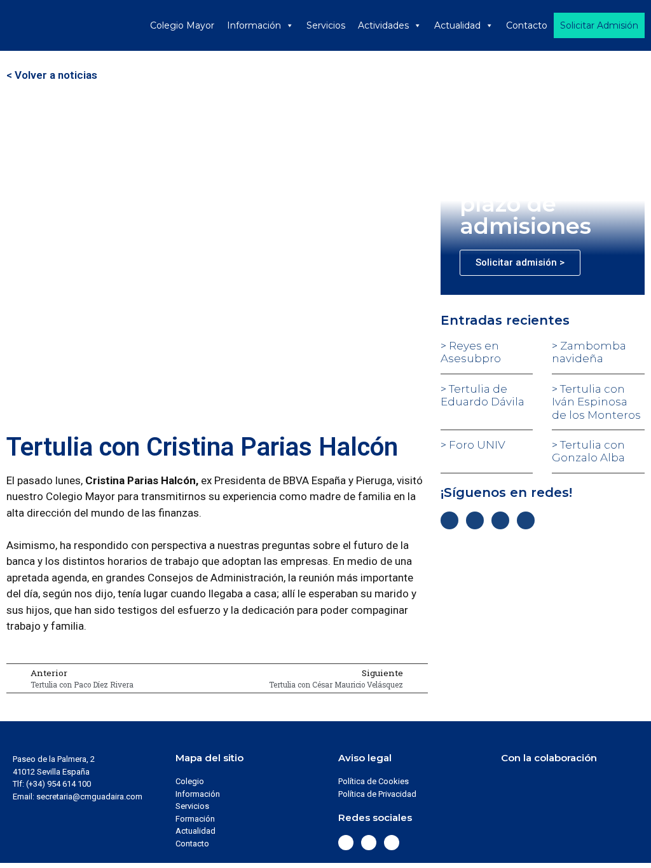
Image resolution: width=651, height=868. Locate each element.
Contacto (526, 25)
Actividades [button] (383, 25)
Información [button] (254, 25)
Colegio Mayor (182, 25)
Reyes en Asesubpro (471, 352)
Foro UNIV (475, 444)
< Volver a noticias (51, 75)
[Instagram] (500, 520)
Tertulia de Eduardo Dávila (482, 395)
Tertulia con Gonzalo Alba (588, 451)
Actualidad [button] (457, 25)
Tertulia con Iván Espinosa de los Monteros (596, 402)
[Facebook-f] (449, 520)
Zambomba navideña (589, 352)
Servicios (325, 25)
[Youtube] (526, 520)
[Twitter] (475, 520)
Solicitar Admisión (599, 25)
